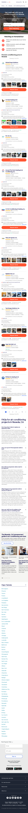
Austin (3, 708)
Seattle (3, 731)
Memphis (4, 703)
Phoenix (4, 591)
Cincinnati (4, 682)
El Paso (3, 712)
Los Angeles (5, 600)
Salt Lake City (5, 722)
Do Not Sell (15, 803)
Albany (3, 666)
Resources (4, 786)
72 (22, 412)
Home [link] (3, 5)
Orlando (4, 628)
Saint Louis (4, 661)
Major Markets (7, 585)
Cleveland (4, 684)
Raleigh (4, 677)
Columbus (4, 687)
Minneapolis (5, 654)
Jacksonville (5, 624)
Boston (3, 647)
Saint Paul (4, 656)
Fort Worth (4, 715)
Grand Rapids (5, 652)
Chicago (4, 635)
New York (4, 668)
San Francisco (5, 609)
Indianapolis (5, 638)
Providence (5, 701)
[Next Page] (25, 412)
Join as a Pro (19, 2)
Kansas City (5, 659)
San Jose (4, 612)
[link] (14, 66)
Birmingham (5, 588)
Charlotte (4, 673)
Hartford (4, 617)
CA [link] (6, 5)
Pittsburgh (4, 698)
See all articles (7, 543)
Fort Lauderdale (6, 621)
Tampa (3, 631)
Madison (4, 733)
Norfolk (3, 724)
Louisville (4, 640)
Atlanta (3, 633)
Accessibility (20, 803)
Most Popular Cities (6, 742)
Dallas (3, 710)
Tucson (3, 593)
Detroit (3, 649)
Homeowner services (7, 778)
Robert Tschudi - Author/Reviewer (9, 557)
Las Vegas (4, 663)
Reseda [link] (10, 5)
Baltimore (4, 645)
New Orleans (5, 642)
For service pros (6, 782)
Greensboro (5, 675)
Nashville (4, 705)
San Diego (4, 607)
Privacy (6, 803)
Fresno (3, 595)
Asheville (4, 670)
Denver (3, 614)
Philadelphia (5, 696)
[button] (4, 85)
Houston (4, 717)
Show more (24, 80)
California (10, 803)
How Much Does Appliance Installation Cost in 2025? (8, 562)
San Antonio (5, 719)
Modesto (4, 602)
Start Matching (14, 28)
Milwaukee (4, 736)
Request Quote (14, 89)
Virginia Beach (5, 729)
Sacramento (5, 605)
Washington (5, 619)
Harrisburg (4, 694)
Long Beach (5, 598)
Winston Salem (6, 680)
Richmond (4, 726)
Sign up (14, 756)
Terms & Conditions (22, 805)
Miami (3, 626)
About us (4, 791)
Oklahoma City (5, 689)
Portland (4, 691)
